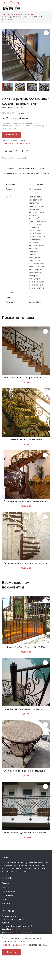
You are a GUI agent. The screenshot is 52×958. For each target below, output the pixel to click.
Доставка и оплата (12, 173)
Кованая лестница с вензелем (26, 439)
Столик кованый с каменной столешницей (26, 771)
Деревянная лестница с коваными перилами (26, 501)
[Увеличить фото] (45, 331)
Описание (9, 168)
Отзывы (45, 173)
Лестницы (18, 108)
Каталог (5, 887)
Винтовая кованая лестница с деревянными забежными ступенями (26, 563)
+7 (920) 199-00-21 (21, 929)
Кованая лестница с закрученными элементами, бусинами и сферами (26, 377)
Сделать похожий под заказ (14, 140)
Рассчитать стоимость (11, 135)
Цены (4, 899)
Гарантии (43, 168)
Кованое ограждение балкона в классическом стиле (26, 832)
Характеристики (26, 168)
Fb (21, 151)
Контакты (6, 903)
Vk (16, 151)
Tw (26, 151)
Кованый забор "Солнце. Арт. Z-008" (26, 647)
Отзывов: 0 (24, 113)
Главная (5, 883)
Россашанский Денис (21, 158)
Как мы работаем (31, 173)
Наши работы (8, 891)
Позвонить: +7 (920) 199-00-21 (17, 143)
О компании (7, 895)
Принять (11, 952)
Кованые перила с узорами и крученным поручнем (26, 709)
